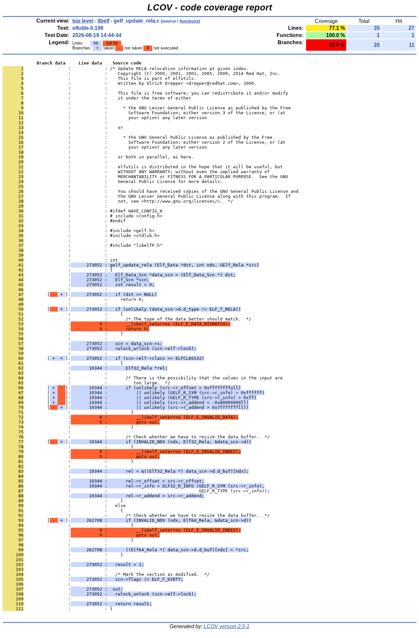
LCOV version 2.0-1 (226, 626)
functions (189, 21)
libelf (103, 21)
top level (82, 21)
